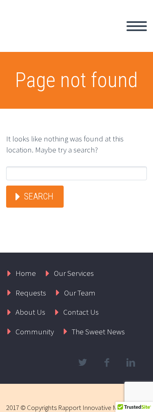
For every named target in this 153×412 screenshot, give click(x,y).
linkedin (130, 362)
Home (26, 273)
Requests (31, 293)
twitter (82, 362)
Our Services (74, 273)
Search (38, 196)
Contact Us (81, 312)
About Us (30, 312)
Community (35, 331)
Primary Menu (136, 26)
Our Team (79, 293)
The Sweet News (98, 331)
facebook (106, 362)
